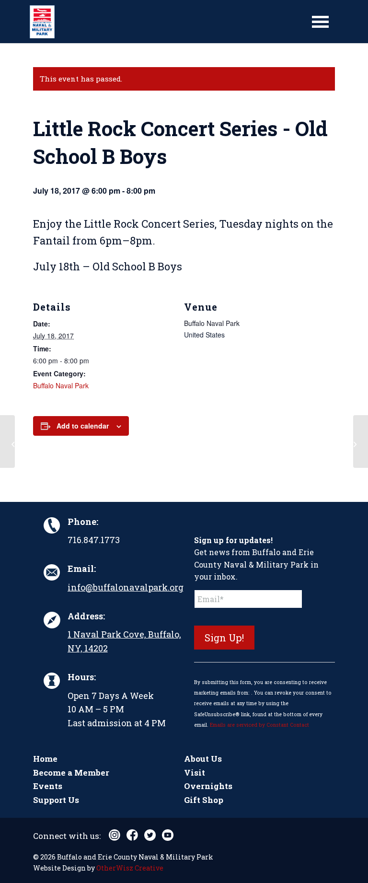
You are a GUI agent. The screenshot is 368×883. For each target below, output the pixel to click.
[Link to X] (150, 835)
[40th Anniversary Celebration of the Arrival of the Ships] (7, 441)
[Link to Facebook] (132, 835)
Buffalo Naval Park (61, 385)
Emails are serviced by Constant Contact (259, 724)
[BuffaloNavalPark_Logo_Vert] (42, 21)
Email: (82, 568)
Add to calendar (83, 425)
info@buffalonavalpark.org (126, 587)
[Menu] (320, 21)
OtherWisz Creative (129, 867)
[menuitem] (320, 21)
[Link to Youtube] (167, 835)
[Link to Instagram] (114, 835)
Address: (86, 616)
